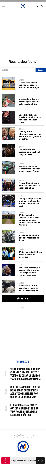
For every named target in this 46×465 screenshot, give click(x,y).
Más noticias (23, 298)
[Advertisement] (23, 33)
